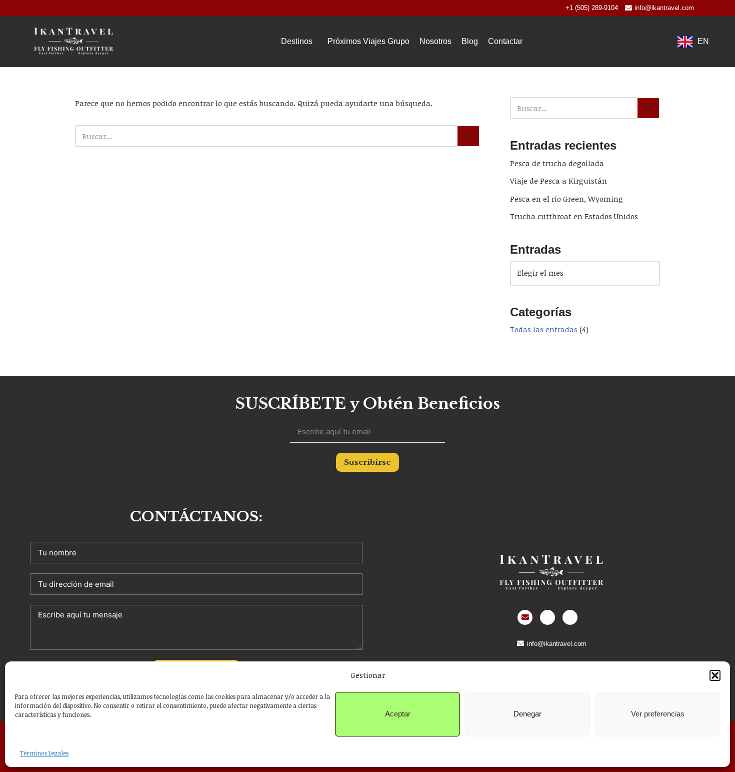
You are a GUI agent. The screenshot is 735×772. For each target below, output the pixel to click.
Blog (470, 41)
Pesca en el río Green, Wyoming (566, 199)
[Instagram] (570, 617)
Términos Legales (44, 753)
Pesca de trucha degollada (557, 163)
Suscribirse (367, 462)
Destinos (296, 41)
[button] (715, 675)
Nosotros (436, 41)
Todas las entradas (544, 329)
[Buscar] (469, 136)
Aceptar (397, 713)
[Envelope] (525, 617)
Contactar (505, 41)
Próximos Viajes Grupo (369, 41)
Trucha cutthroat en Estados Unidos (574, 216)
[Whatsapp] (547, 617)
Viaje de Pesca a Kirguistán (558, 181)
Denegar (528, 713)
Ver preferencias (657, 713)
